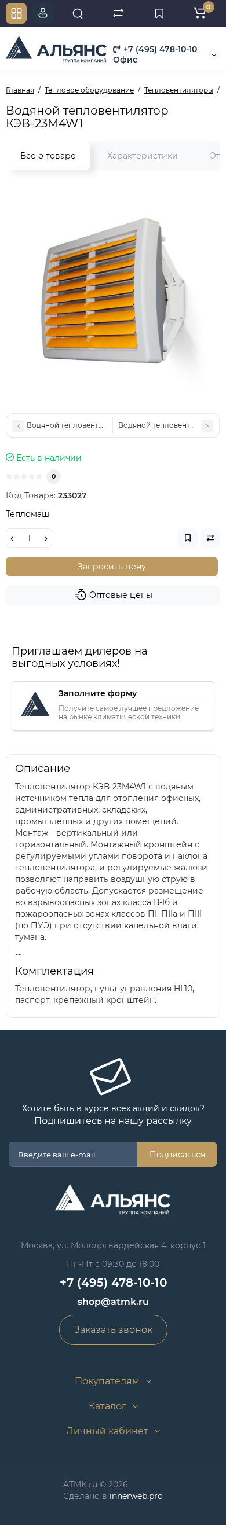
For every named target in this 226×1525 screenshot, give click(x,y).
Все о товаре (48, 155)
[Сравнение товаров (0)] (118, 13)
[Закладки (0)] (159, 13)
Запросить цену (112, 566)
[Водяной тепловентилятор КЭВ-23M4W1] (113, 295)
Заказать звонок (113, 1329)
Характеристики (142, 155)
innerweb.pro (136, 1496)
